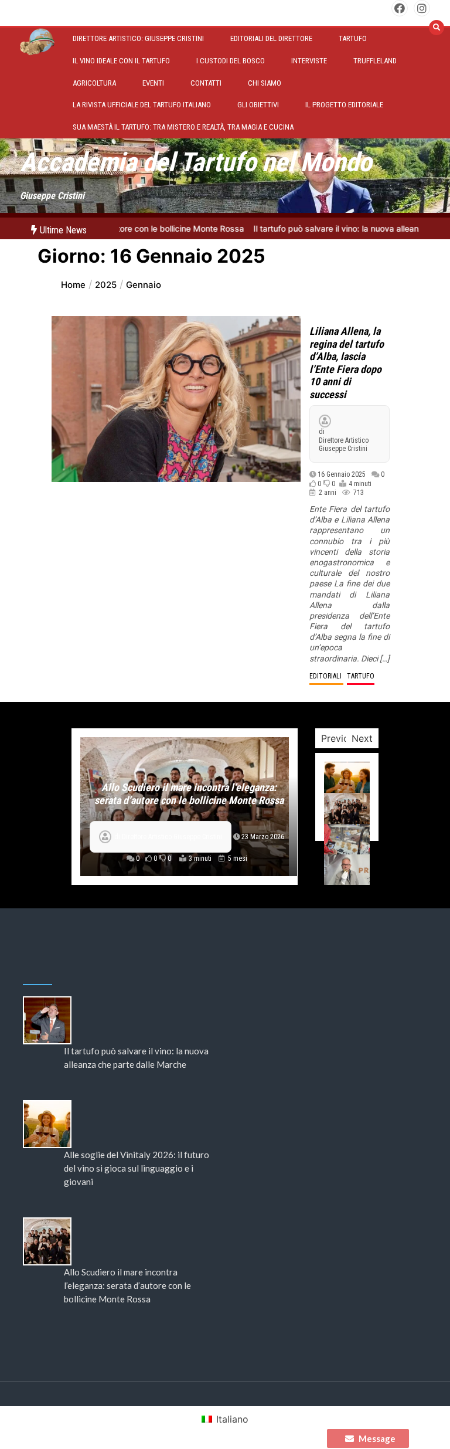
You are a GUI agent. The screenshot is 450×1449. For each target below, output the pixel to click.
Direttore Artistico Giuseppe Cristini (344, 444)
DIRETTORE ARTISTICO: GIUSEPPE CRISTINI (138, 38)
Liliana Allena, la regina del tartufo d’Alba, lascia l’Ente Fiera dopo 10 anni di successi (346, 363)
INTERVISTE (309, 60)
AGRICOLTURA (94, 83)
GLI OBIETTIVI (258, 104)
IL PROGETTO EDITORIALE (344, 104)
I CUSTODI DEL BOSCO (230, 60)
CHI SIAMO (264, 83)
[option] (184, 806)
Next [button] (362, 738)
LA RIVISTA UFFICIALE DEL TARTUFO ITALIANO (142, 104)
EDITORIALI (326, 676)
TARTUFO (353, 38)
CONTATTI (205, 83)
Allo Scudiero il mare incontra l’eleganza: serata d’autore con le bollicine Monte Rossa (189, 793)
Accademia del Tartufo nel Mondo (195, 162)
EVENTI (153, 83)
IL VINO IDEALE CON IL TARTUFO (121, 60)
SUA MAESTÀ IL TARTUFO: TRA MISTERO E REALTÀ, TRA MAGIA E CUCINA (183, 127)
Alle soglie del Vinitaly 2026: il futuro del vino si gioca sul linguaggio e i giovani (136, 1168)
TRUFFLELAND (375, 60)
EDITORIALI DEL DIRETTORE (271, 38)
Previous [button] (340, 738)
